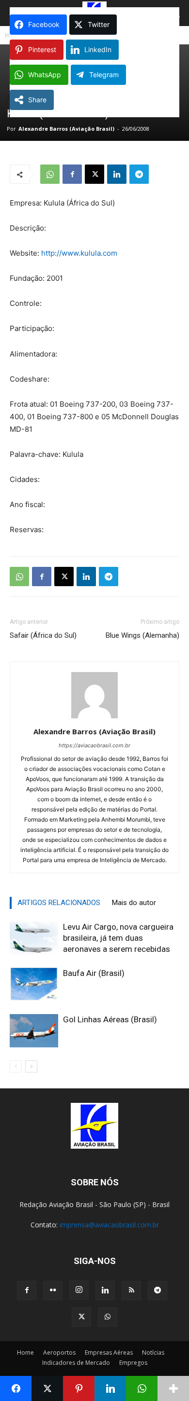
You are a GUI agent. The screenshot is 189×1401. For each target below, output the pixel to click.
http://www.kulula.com (79, 253)
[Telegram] (139, 174)
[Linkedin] (116, 174)
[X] (94, 174)
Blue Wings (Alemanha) (142, 635)
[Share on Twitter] (47, 1388)
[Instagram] (79, 1290)
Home (25, 1352)
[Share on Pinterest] (78, 1388)
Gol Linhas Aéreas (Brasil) (110, 1019)
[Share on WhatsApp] (142, 1388)
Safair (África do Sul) (43, 635)
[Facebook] (72, 174)
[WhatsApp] (50, 174)
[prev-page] (16, 1066)
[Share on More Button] (173, 1388)
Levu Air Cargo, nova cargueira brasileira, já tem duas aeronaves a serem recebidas (118, 938)
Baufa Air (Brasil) (94, 973)
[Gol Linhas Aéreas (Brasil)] (34, 1030)
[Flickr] (53, 1290)
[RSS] (131, 1290)
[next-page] (31, 1066)
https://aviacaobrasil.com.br (94, 745)
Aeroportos (59, 1352)
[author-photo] (94, 718)
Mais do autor (134, 902)
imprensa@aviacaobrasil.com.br (109, 1224)
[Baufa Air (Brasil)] (34, 984)
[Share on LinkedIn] (110, 1388)
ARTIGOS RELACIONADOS (58, 902)
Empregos (133, 1363)
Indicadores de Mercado (76, 1363)
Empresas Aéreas (109, 1352)
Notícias (153, 1352)
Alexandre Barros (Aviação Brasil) (66, 128)
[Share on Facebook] (16, 1388)
